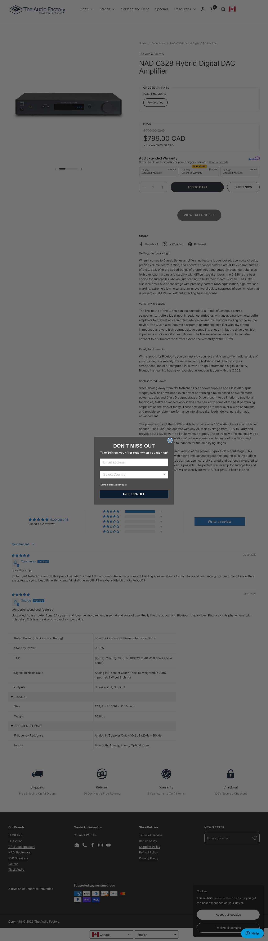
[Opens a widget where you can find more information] (252, 933)
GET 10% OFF (134, 494)
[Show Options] (164, 474)
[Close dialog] (170, 440)
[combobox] (132, 474)
